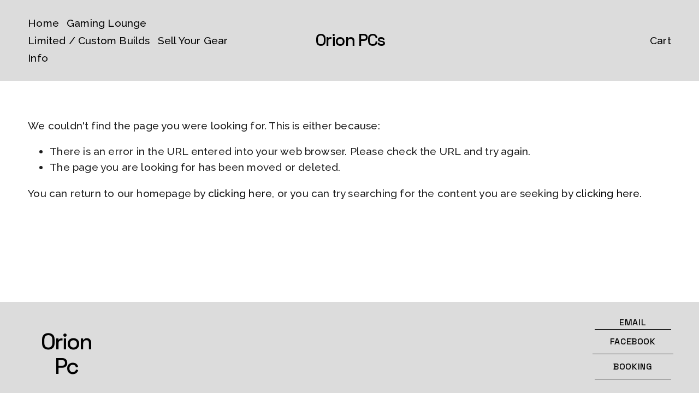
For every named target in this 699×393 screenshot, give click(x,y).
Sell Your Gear (193, 40)
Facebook (633, 341)
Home (43, 23)
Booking (632, 366)
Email (632, 322)
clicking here (240, 193)
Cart (660, 40)
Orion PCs (350, 40)
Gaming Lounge (106, 23)
